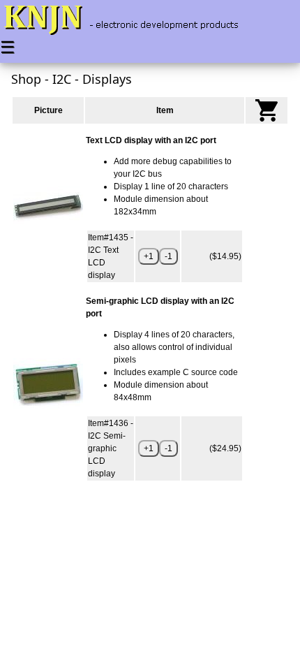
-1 (168, 256)
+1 (148, 256)
